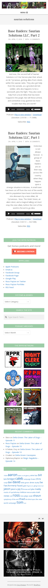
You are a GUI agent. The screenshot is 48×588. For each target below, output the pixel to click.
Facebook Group (12, 272)
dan (10, 482)
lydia (32, 489)
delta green (25, 482)
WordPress (37, 585)
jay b (20, 488)
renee (6, 495)
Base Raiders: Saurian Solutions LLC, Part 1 (24, 135)
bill (40, 475)
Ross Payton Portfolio (15, 284)
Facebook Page (12, 275)
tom (20, 502)
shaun (37, 495)
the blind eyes (30, 499)
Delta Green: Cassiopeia (25, 455)
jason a (14, 489)
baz (36, 475)
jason (7, 489)
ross (16, 495)
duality (37, 483)
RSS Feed (10, 287)
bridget (11, 478)
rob (11, 496)
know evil (26, 489)
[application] (24, 109)
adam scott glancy (24, 475)
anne (32, 475)
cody (5, 483)
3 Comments (35, 39)
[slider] (37, 109)
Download (37, 114)
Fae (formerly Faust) (13, 485)
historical (40, 486)
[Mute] (32, 109)
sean (31, 496)
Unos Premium (21, 585)
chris (38, 478)
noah (38, 492)
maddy (38, 489)
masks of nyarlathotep (12, 492)
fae (41, 482)
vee (25, 503)
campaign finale (29, 479)
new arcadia (31, 492)
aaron (12, 474)
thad (22, 499)
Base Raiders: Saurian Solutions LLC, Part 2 (24, 33)
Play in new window (22, 114)
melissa (23, 492)
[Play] (9, 109)
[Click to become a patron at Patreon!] (24, 250)
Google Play (11, 278)
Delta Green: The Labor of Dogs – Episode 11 (24, 542)
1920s (5, 475)
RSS (28, 121)
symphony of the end (11, 499)
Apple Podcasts (12, 266)
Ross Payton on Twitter (16, 281)
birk (5, 479)
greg (35, 486)
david (16, 482)
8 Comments (35, 141)
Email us (9, 269)
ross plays (24, 496)
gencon (30, 486)
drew (32, 482)
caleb (19, 478)
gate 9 (25, 486)
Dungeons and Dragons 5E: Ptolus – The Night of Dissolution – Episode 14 (24, 571)
